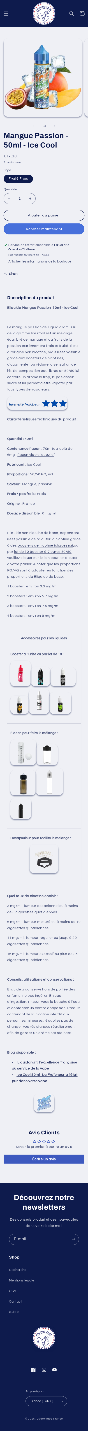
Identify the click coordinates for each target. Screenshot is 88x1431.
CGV (12, 1291)
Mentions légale (21, 1280)
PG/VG (47, 474)
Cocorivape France (50, 1419)
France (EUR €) (41, 1401)
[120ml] (23, 795)
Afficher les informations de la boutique (39, 261)
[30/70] (19, 714)
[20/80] (39, 714)
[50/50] (20, 686)
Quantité (10, 189)
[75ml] (49, 795)
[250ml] (23, 765)
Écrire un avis (44, 1159)
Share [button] (14, 274)
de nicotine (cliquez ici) (53, 545)
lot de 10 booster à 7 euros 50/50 (43, 551)
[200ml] (47, 765)
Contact (15, 1301)
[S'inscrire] (73, 1239)
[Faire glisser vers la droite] (54, 126)
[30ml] (20, 819)
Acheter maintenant (44, 229)
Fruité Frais (18, 178)
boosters (25, 545)
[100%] (60, 714)
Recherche (17, 1270)
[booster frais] (40, 686)
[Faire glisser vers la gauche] (34, 126)
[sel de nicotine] (63, 686)
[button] (6, 13)
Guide (14, 1312)
